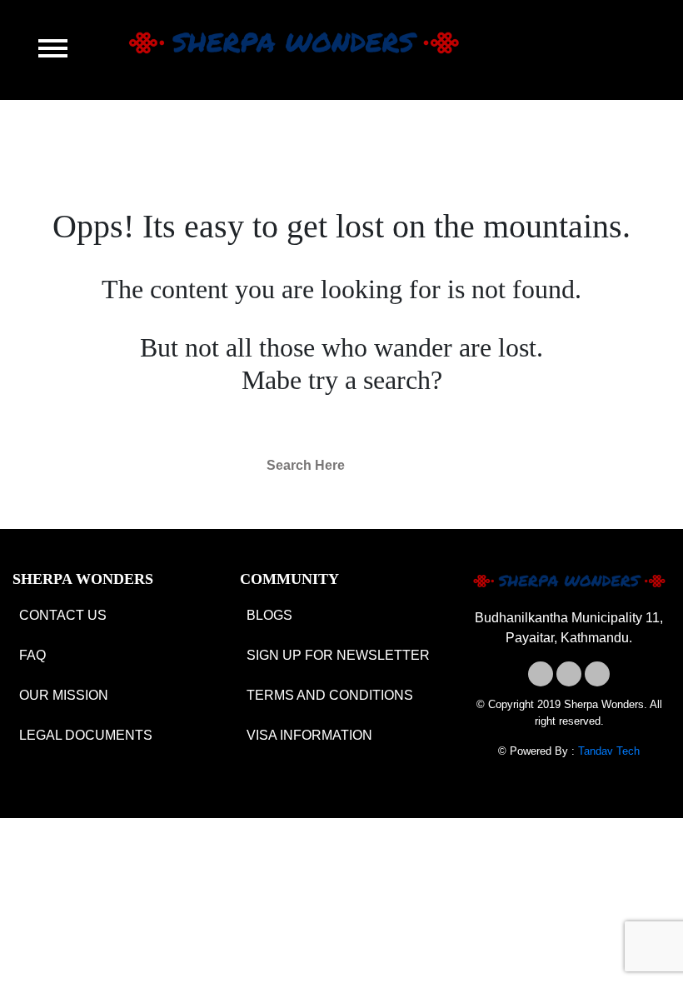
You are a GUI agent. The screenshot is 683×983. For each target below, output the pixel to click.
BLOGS (269, 615)
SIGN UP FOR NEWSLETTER (338, 655)
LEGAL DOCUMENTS (85, 735)
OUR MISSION (63, 695)
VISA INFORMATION (309, 735)
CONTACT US (63, 615)
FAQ (32, 655)
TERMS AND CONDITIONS (330, 695)
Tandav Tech (609, 751)
